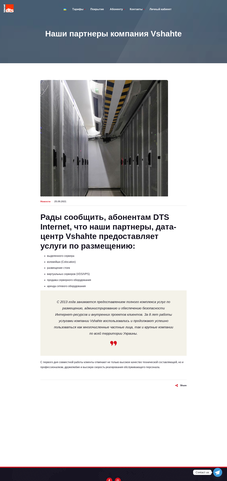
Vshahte (81, 236)
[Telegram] (217, 472)
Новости (45, 201)
